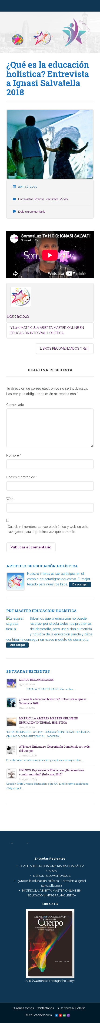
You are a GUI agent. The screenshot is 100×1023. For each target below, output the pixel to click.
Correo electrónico (21, 477)
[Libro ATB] (50, 943)
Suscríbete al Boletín (71, 1008)
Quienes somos (23, 1008)
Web (9, 499)
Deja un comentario (31, 211)
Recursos (52, 199)
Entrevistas (25, 199)
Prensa (39, 199)
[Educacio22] (50, 34)
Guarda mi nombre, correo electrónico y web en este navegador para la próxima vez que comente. (47, 529)
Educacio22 (18, 316)
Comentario (15, 405)
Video (64, 199)
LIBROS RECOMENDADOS (65, 348)
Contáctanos (45, 1008)
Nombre (13, 455)
